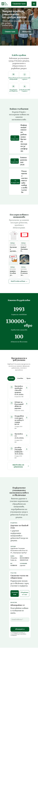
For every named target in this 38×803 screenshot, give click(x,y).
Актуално (26, 32)
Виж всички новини (19, 281)
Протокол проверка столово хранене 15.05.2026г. (19, 390)
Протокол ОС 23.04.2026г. (19, 436)
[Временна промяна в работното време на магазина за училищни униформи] (13, 236)
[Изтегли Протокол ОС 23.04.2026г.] (26, 435)
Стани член (10, 32)
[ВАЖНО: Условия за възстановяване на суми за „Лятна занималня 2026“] (13, 260)
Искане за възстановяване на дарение (19, 405)
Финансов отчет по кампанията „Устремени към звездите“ (24, 273)
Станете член (19, 4)
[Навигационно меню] (33, 3)
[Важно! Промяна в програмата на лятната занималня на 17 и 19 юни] (24, 236)
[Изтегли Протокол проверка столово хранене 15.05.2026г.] (26, 387)
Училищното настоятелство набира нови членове (24, 181)
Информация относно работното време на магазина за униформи (23, 138)
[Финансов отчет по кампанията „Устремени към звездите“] (24, 260)
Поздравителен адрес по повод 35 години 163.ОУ (19, 420)
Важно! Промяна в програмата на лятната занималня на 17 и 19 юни (24, 249)
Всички (11, 378)
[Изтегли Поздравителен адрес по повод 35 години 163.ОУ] (26, 417)
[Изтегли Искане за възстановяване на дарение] (26, 403)
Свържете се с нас (24, 593)
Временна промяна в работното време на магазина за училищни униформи (13, 249)
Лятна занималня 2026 (23, 161)
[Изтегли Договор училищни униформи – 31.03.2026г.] (26, 449)
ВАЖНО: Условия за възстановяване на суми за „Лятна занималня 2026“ (13, 273)
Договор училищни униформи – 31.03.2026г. (19, 451)
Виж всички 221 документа (21, 466)
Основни (20, 378)
